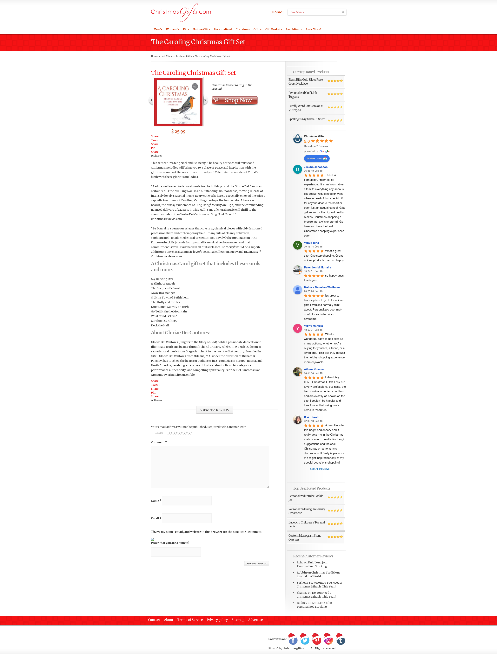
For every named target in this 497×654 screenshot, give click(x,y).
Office (258, 29)
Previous (151, 100)
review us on (314, 158)
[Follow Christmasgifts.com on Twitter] (304, 639)
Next (206, 100)
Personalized (223, 29)
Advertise (255, 620)
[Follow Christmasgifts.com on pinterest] (316, 639)
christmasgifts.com (296, 648)
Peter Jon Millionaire (317, 267)
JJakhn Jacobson (316, 167)
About (168, 620)
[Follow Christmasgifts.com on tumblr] (340, 639)
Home (277, 12)
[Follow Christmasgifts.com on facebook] (293, 639)
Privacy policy (217, 620)
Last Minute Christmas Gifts (176, 56)
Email (156, 518)
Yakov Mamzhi (313, 326)
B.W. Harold (311, 417)
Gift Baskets (273, 29)
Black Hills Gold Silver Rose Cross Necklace (305, 81)
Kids (186, 29)
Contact (154, 620)
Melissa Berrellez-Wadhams (322, 287)
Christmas (243, 29)
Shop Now (238, 100)
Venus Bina (311, 243)
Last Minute (294, 29)
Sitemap (238, 620)
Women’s (172, 29)
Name (156, 501)
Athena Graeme (314, 369)
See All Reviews (319, 469)
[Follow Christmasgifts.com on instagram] (328, 639)
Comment (159, 442)
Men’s (158, 29)
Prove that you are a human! (170, 543)
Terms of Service (190, 620)
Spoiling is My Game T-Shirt (306, 119)
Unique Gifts (201, 29)
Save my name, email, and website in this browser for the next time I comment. (208, 532)
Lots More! (313, 29)
